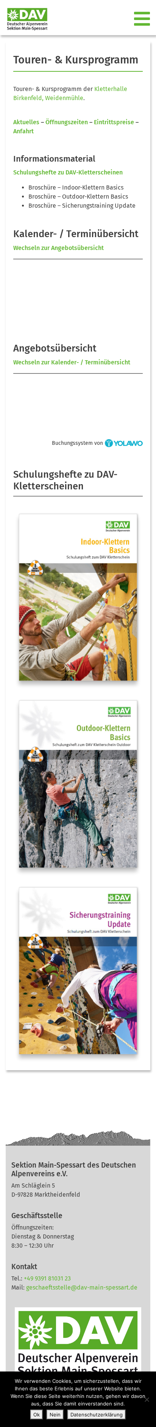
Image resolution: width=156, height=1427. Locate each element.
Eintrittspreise (114, 122)
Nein (55, 1415)
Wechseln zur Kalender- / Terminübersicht (71, 362)
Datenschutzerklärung (96, 1415)
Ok (36, 1415)
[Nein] (146, 1399)
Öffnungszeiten (66, 122)
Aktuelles (26, 122)
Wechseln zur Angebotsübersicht (58, 247)
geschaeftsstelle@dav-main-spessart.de (81, 1287)
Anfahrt (23, 131)
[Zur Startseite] (24, 19)
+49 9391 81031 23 (47, 1278)
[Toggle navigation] (142, 19)
